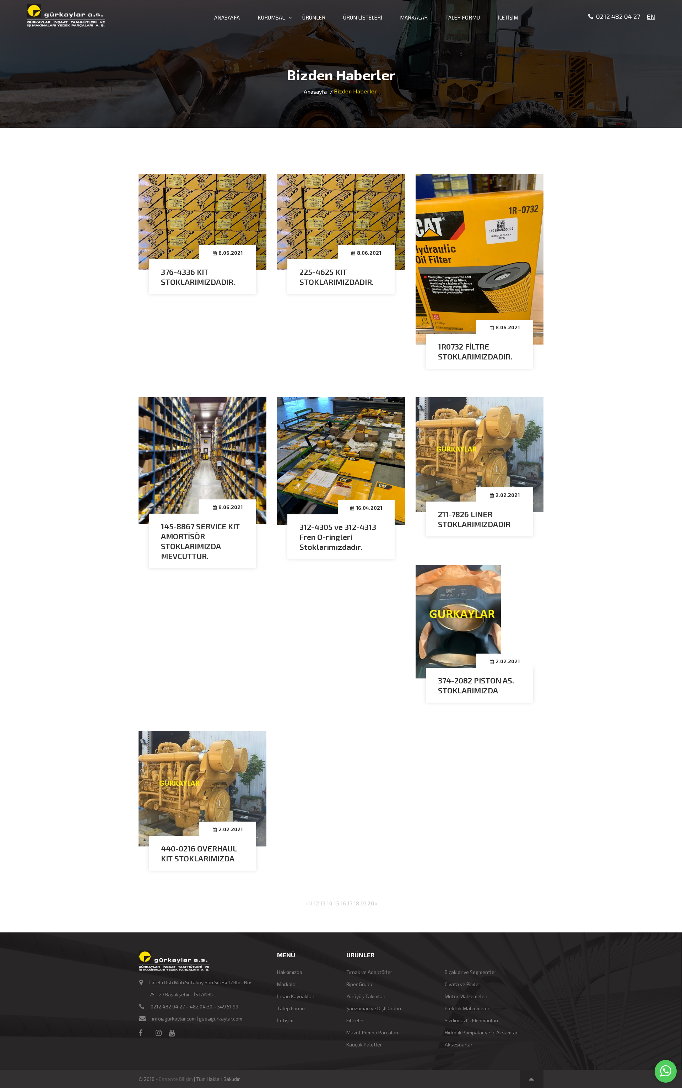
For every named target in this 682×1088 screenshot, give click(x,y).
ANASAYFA (227, 17)
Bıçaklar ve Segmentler (470, 972)
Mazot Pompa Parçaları (372, 1032)
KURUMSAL (271, 17)
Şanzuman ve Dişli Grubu (373, 1008)
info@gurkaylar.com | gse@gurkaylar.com (197, 1019)
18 (356, 903)
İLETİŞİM (508, 17)
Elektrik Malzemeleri (468, 1008)
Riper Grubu (359, 984)
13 (322, 903)
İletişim (285, 1020)
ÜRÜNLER (313, 17)
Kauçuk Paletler (364, 1044)
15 (336, 903)
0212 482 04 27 (616, 16)
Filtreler (355, 1020)
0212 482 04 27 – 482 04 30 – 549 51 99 (194, 1006)
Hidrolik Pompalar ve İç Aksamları (482, 1032)
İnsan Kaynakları (295, 996)
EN (651, 16)
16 (343, 903)
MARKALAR (414, 17)
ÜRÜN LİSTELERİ (362, 17)
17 (349, 903)
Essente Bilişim (176, 1079)
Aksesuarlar (458, 1044)
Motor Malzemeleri (466, 996)
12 (316, 903)
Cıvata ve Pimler (462, 984)
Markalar (287, 984)
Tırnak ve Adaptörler (369, 972)
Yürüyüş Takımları (365, 996)
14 (329, 903)
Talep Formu (291, 1008)
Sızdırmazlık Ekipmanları (471, 1020)
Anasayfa (315, 91)
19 (363, 903)
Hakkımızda (289, 972)
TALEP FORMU (462, 17)
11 (310, 903)
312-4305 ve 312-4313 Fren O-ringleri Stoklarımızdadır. (337, 536)
